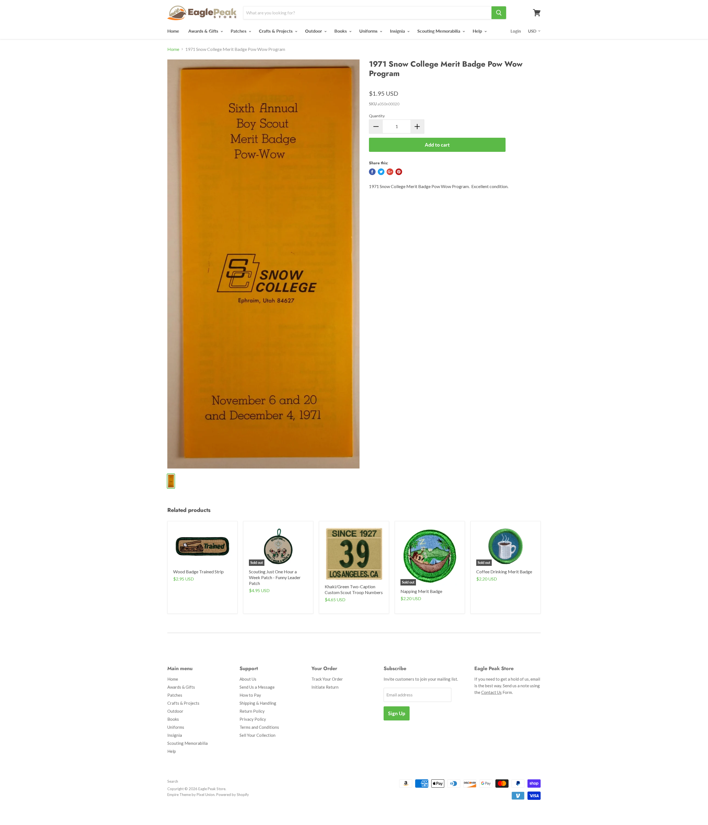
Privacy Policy (253, 719)
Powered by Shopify (232, 794)
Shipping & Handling (258, 703)
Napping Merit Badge (421, 591)
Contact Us (491, 692)
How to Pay (250, 695)
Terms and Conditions (259, 727)
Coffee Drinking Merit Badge (504, 571)
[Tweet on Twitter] (381, 171)
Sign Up (396, 713)
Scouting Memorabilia (439, 30)
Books (341, 30)
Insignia (398, 30)
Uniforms (369, 30)
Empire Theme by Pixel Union (191, 794)
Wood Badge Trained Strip (198, 571)
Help (478, 30)
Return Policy (252, 711)
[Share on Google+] (390, 171)
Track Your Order (327, 678)
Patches (239, 30)
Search (172, 781)
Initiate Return (325, 687)
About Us (248, 678)
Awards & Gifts (203, 30)
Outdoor (314, 30)
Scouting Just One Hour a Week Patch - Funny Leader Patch (275, 577)
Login (516, 30)
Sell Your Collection (257, 735)
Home (173, 30)
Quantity (377, 115)
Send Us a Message (257, 687)
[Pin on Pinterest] (398, 171)
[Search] (498, 12)
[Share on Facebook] (372, 171)
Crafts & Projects (276, 30)
